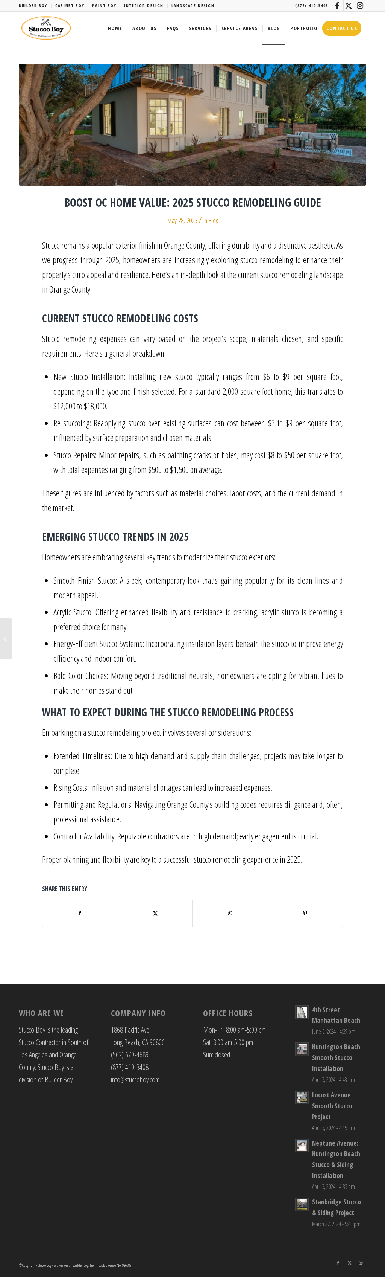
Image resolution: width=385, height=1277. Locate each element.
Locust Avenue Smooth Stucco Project (332, 1106)
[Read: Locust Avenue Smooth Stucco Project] (302, 1097)
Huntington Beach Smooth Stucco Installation (336, 1057)
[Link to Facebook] (337, 5)
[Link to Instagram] (360, 5)
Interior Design (144, 5)
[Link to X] (349, 5)
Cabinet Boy (69, 5)
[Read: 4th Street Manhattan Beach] (302, 1012)
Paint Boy (104, 5)
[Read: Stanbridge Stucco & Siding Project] (302, 1204)
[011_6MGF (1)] (192, 125)
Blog (213, 220)
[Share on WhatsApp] (230, 913)
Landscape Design (192, 5)
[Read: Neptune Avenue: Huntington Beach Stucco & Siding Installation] (302, 1145)
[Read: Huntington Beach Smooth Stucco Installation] (302, 1049)
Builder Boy (33, 5)
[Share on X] (155, 913)
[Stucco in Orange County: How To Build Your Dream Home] (6, 638)
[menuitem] (35, 6)
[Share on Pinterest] (305, 913)
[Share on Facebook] (80, 913)
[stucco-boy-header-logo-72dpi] (46, 28)
